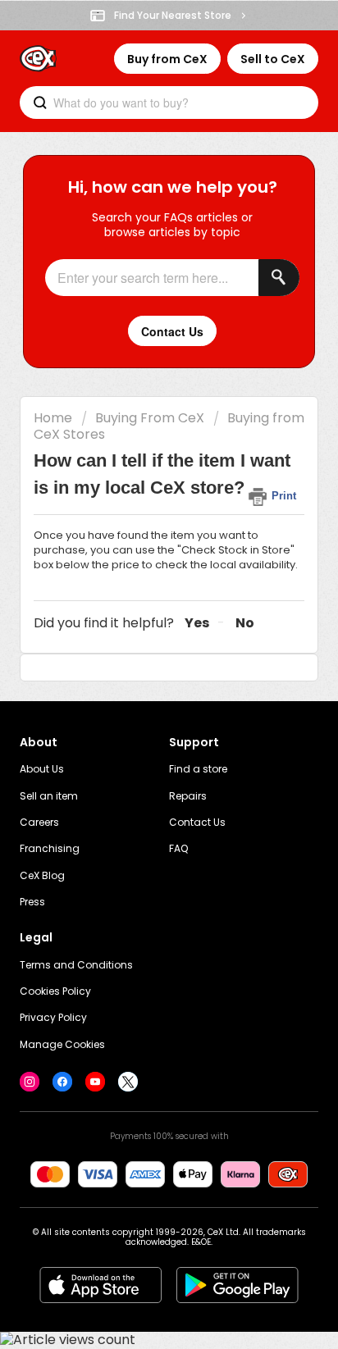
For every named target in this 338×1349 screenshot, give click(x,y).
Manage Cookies (62, 1044)
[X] (128, 1082)
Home (53, 417)
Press (32, 902)
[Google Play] (237, 1285)
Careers (39, 822)
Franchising (50, 848)
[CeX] (38, 58)
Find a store (198, 769)
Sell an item (49, 796)
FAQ (178, 848)
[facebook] (62, 1082)
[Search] (278, 277)
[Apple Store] (100, 1285)
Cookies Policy (55, 991)
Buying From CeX (149, 417)
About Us (42, 769)
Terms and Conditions (76, 965)
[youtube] (95, 1082)
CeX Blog (42, 875)
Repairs (188, 796)
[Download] (139, 672)
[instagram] (29, 1082)
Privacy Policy (53, 1017)
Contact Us (197, 822)
